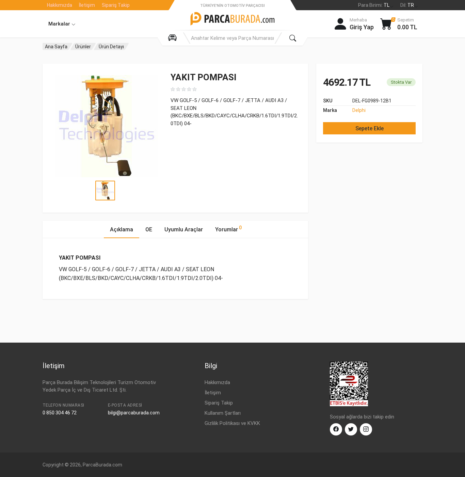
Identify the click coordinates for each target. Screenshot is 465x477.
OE (148, 229)
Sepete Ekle (369, 128)
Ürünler (83, 46)
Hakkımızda (59, 5)
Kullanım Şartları (223, 413)
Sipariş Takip (116, 5)
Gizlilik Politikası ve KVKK (232, 423)
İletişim (87, 5)
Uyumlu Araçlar (183, 229)
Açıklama (121, 229)
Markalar (59, 24)
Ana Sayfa (56, 46)
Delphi (359, 110)
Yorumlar (228, 229)
